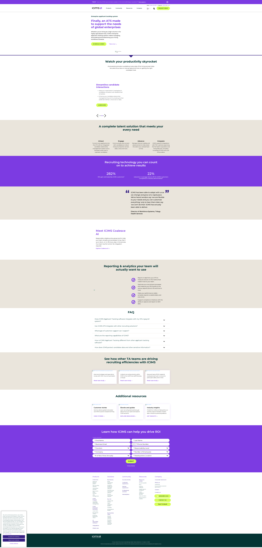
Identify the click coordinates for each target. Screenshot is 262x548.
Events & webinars (141, 487)
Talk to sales (162, 504)
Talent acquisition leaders (109, 504)
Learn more (102, 109)
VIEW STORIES (98, 416)
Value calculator (142, 495)
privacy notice (131, 465)
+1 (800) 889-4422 (166, 5)
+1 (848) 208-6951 (153, 5)
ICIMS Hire (95, 479)
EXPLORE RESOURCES (127, 416)
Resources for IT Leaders (142, 498)
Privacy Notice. (8, 533)
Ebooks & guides (142, 482)
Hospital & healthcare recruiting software (109, 487)
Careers (157, 489)
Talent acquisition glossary (141, 493)
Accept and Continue (13, 536)
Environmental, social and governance (160, 486)
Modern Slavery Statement (136, 542)
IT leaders (109, 507)
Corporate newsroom (160, 479)
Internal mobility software (109, 517)
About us (157, 482)
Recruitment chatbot (95, 513)
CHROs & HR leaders (110, 501)
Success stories (126, 479)
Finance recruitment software (110, 495)
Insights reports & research (142, 490)
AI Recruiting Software (95, 521)
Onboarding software (95, 489)
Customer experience (125, 483)
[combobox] (133, 444)
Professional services (125, 491)
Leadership (157, 484)
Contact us (158, 492)
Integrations (96, 525)
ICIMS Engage (95, 499)
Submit (131, 461)
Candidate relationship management (96, 502)
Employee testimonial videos (95, 516)
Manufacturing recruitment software (110, 491)
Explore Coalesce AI (102, 248)
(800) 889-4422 (163, 496)
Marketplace (125, 494)
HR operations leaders (110, 510)
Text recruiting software (96, 486)
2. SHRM (148, 542)
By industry (110, 479)
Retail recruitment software (110, 482)
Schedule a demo (98, 44)
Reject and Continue (14, 540)
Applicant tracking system (95, 482)
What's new (96, 528)
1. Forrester (144, 542)
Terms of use (120, 542)
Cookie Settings (127, 542)
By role (109, 499)
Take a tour (112, 44)
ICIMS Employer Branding (95, 508)
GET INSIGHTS (151, 416)
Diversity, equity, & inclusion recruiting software (109, 522)
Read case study (99, 380)
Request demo (163, 8)
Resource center (141, 480)
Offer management (96, 495)
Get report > (142, 2)
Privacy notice (115, 542)
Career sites (95, 510)
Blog (140, 484)
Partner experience (125, 487)
